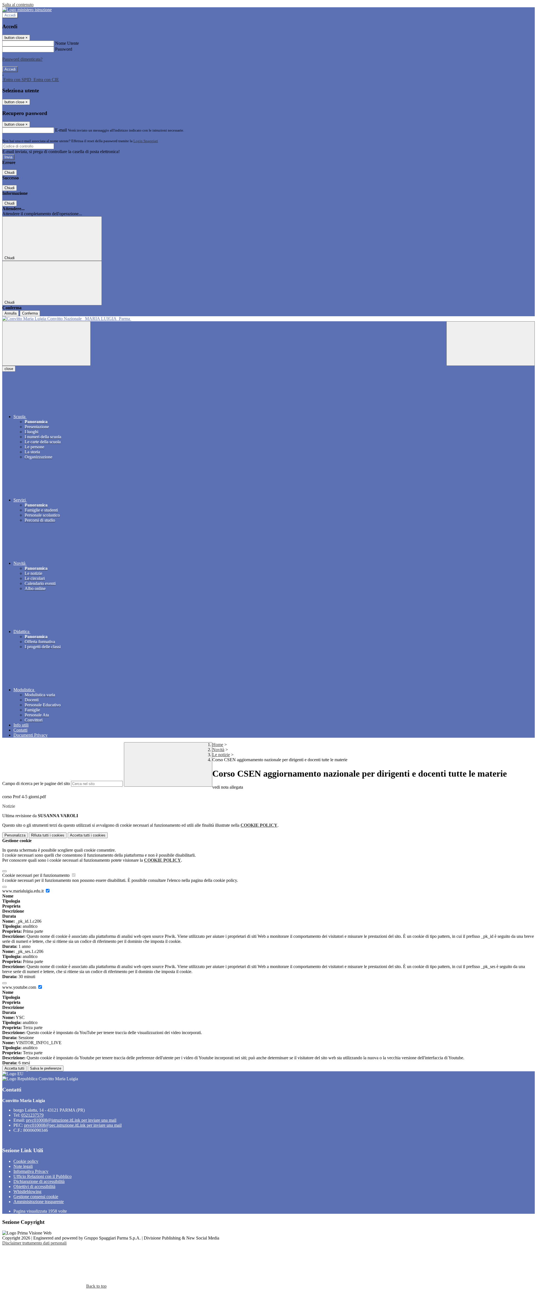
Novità (218, 749)
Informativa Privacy (30, 1171)
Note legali (23, 1166)
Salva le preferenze (45, 1068)
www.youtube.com (19, 987)
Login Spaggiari (145, 141)
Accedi (10, 15)
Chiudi (9, 172)
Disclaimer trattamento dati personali (34, 1243)
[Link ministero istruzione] (27, 9)
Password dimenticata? (22, 59)
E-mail (61, 130)
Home (217, 744)
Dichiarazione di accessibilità (39, 1181)
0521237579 (32, 1115)
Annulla (10, 313)
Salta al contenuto (18, 4)
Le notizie (221, 754)
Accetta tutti (87, 835)
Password (63, 49)
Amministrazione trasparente (38, 1201)
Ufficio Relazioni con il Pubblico (42, 1176)
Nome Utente (67, 43)
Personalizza (14, 835)
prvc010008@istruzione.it (71, 1120)
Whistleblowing (27, 1191)
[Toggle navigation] (46, 343)
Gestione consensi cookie (35, 1196)
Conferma (30, 313)
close (8, 369)
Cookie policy (25, 1161)
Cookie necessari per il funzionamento (36, 875)
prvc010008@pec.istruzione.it (73, 1125)
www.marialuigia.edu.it (23, 891)
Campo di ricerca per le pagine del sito (36, 783)
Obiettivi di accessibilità (34, 1186)
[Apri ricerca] (490, 343)
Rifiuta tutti (47, 835)
